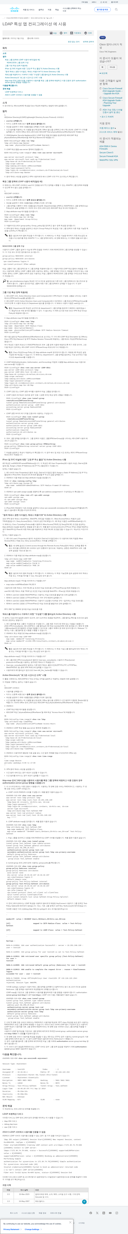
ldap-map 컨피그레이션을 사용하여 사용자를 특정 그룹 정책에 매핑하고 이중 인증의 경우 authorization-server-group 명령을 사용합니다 (46, 81)
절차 (4, 57)
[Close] (70, 1222)
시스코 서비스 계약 (108, 132)
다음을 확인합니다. (10, 85)
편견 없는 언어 (74, 42)
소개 (4, 53)
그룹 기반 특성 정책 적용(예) (16, 66)
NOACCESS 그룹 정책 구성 (17, 63)
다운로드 (77, 33)
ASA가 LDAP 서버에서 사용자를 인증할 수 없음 (23, 95)
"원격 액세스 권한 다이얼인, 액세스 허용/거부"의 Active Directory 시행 (32, 72)
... (3, 18)
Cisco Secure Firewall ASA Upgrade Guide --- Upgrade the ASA (112, 91)
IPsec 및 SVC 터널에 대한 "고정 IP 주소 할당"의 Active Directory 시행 (32, 69)
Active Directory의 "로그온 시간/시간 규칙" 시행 (23, 78)
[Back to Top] (84, 1202)
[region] (37, 1226)
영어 (65, 33)
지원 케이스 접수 (107, 128)
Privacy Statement (11, 1229)
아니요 (112, 67)
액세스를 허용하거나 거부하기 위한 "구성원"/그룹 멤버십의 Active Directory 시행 (36, 75)
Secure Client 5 (106, 153)
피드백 (104, 73)
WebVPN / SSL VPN (109, 160)
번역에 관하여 (88, 42)
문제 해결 (6, 89)
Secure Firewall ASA (109, 156)
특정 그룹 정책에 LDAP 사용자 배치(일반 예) (22, 60)
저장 (55, 33)
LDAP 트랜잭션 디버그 (14, 92)
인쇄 (90, 33)
